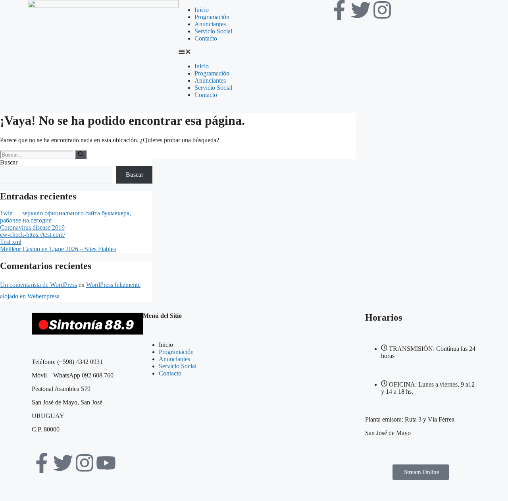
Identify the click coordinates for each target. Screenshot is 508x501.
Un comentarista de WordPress (38, 284)
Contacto (205, 38)
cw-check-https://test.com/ (32, 234)
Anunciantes (210, 24)
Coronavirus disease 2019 (32, 227)
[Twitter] (361, 10)
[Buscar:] (37, 154)
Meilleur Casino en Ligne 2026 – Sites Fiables (58, 249)
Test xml (10, 241)
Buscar (8, 162)
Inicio (201, 9)
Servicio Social (213, 31)
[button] (254, 52)
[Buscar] (81, 154)
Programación (211, 17)
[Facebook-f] (339, 10)
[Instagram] (382, 10)
